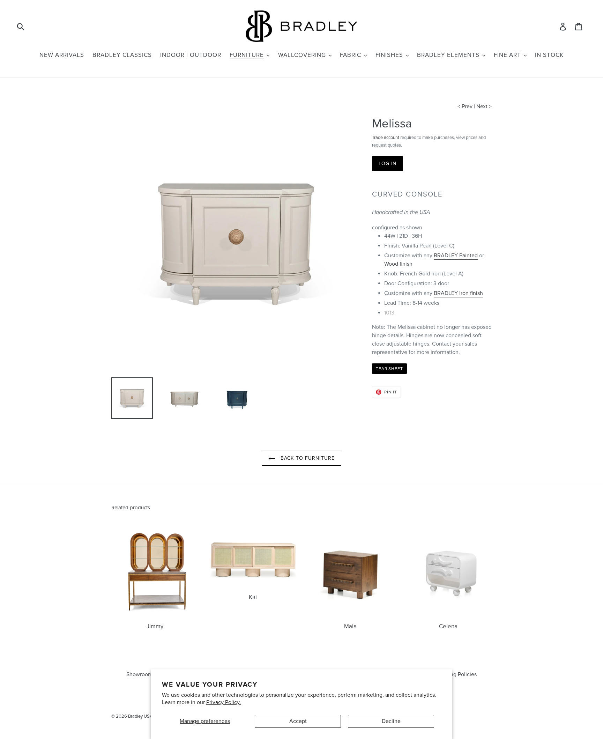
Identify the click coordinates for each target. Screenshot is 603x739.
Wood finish (398, 263)
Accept (298, 721)
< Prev (464, 106)
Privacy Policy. (223, 702)
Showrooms (140, 674)
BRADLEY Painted (456, 255)
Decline (391, 721)
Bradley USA (140, 716)
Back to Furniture (307, 458)
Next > (484, 106)
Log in (388, 164)
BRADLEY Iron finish (458, 293)
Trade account (385, 137)
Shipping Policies (456, 674)
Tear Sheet (389, 368)
